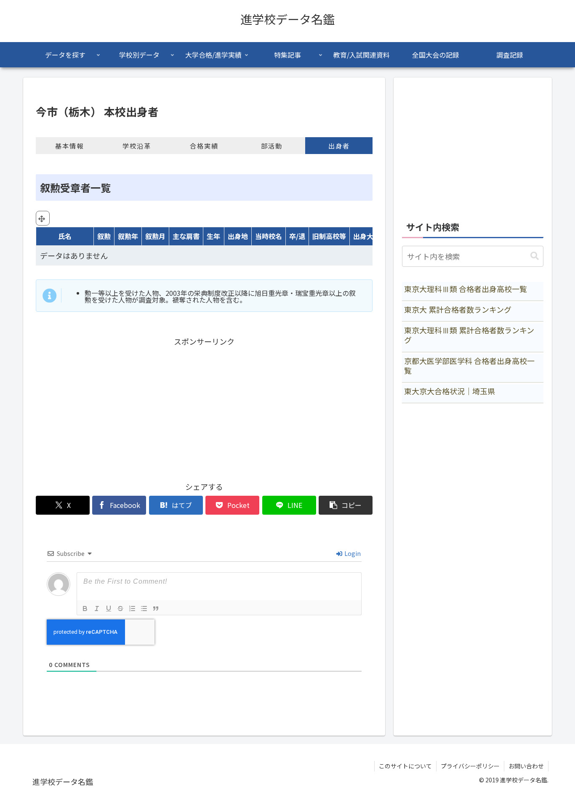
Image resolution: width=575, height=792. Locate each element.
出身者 (339, 145)
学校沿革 (136, 145)
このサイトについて (405, 766)
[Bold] (85, 608)
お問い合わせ (526, 766)
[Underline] (108, 608)
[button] (346, 505)
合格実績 (204, 145)
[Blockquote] (156, 608)
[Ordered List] (132, 608)
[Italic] (97, 608)
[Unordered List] (144, 608)
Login (352, 553)
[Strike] (120, 608)
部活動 (271, 145)
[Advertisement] (204, 407)
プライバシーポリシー (470, 766)
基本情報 (69, 145)
